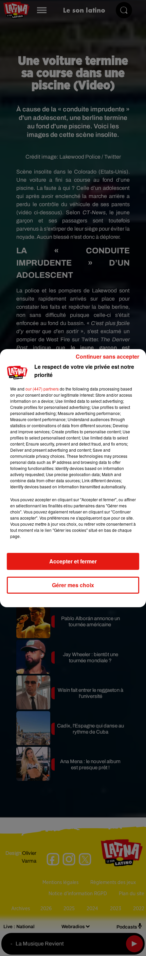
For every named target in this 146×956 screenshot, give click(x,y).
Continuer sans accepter (107, 356)
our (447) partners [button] (42, 389)
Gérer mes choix (73, 585)
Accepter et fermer (73, 561)
